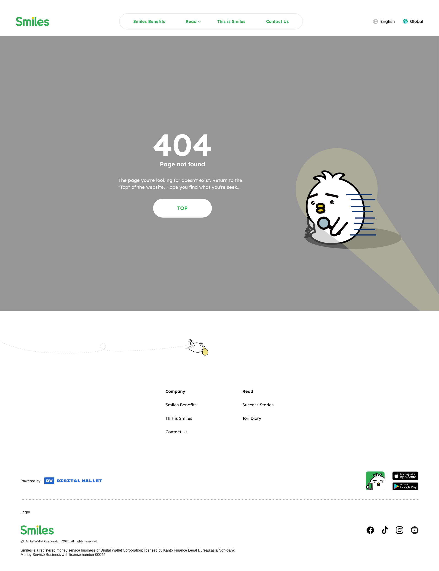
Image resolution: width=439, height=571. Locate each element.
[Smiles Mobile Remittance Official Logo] (32, 21)
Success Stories (258, 404)
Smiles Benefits (149, 21)
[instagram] (399, 530)
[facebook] (370, 530)
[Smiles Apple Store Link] (405, 475)
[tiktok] (385, 530)
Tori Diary (251, 418)
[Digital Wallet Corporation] (73, 480)
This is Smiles (231, 21)
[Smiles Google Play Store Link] (405, 486)
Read (191, 21)
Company (175, 391)
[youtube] (414, 530)
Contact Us (277, 21)
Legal (25, 512)
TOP (182, 208)
